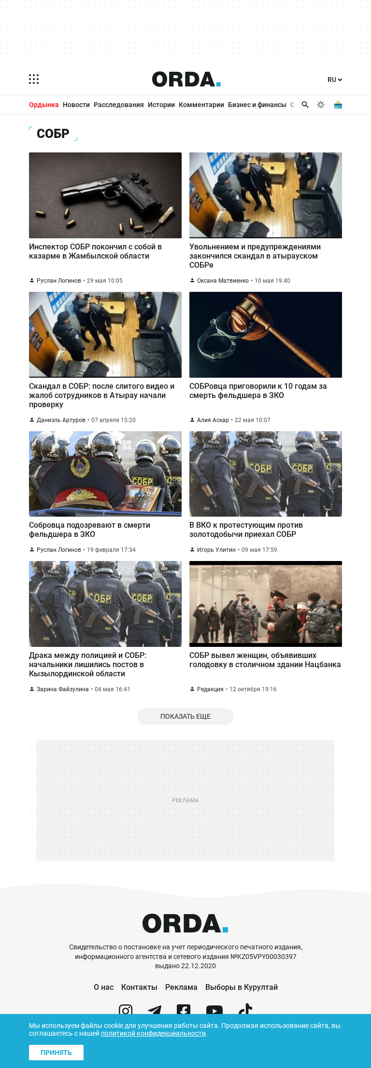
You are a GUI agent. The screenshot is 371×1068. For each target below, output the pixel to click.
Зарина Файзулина (63, 689)
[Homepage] (186, 79)
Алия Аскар (213, 420)
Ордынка (44, 105)
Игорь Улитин (216, 550)
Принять (56, 1052)
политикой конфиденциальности (153, 1033)
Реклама (181, 987)
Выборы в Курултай (241, 987)
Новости (76, 105)
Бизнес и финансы (257, 105)
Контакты (139, 987)
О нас (104, 987)
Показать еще (185, 716)
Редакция (210, 689)
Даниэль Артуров (61, 420)
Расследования (119, 105)
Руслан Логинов (59, 280)
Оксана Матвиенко (223, 280)
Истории (161, 105)
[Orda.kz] (185, 938)
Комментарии (201, 105)
